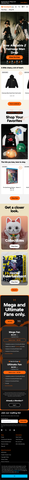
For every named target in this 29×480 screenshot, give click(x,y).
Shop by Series (4, 444)
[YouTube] (14, 430)
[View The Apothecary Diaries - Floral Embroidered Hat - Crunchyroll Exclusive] (19, 148)
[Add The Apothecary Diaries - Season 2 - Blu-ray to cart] (20, 167)
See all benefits (8, 353)
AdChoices (3, 452)
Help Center (18, 437)
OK (14, 476)
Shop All (11, 9)
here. (18, 472)
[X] (6, 430)
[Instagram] (10, 430)
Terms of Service (5, 461)
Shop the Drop (14, 57)
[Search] (19, 7)
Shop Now (15, 198)
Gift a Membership (20, 444)
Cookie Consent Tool (6, 454)
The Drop (4, 9)
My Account (18, 441)
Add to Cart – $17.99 (14, 372)
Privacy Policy (4, 459)
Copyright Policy (5, 457)
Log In (14, 405)
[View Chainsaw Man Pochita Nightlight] (8, 152)
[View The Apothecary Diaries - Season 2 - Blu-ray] (12, 176)
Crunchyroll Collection (6, 439)
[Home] (7, 7)
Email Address (4, 418)
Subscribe (23, 421)
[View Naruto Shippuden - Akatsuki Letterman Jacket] (13, 144)
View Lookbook (14, 104)
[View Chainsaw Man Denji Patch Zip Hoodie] (12, 81)
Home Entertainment (6, 441)
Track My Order (19, 439)
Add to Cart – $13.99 (14, 340)
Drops (2, 437)
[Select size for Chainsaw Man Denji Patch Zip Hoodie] (20, 73)
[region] (15, 85)
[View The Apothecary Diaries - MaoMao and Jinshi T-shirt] (19, 134)
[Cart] (27, 7)
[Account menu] (16, 7)
